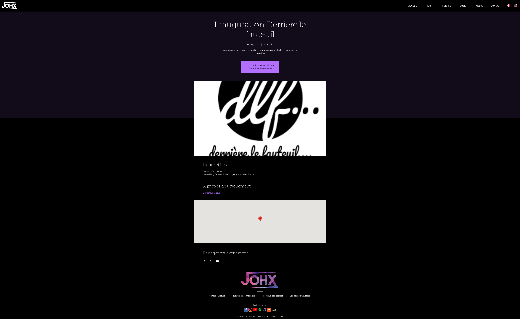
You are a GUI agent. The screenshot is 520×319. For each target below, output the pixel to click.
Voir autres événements (260, 68)
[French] (509, 5)
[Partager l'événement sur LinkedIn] (217, 261)
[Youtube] (255, 310)
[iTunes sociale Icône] (265, 310)
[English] (515, 5)
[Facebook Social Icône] (246, 310)
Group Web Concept (275, 316)
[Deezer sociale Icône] (274, 310)
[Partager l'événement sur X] (211, 261)
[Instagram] (250, 310)
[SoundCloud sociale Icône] (269, 310)
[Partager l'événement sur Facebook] (204, 261)
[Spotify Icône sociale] (260, 310)
